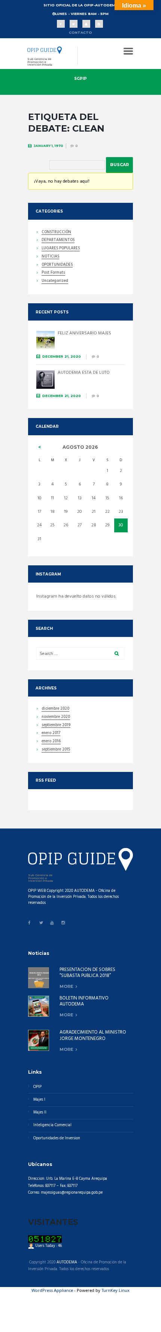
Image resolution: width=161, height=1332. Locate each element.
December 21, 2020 (61, 356)
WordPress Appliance (52, 1290)
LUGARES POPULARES (61, 249)
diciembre (55, 709)
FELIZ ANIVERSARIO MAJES (84, 333)
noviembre (56, 717)
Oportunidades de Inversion (56, 1138)
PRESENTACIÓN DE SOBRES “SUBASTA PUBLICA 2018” (87, 973)
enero (51, 733)
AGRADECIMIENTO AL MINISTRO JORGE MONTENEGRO (93, 1035)
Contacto (80, 32)
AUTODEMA (67, 1262)
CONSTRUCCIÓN (56, 233)
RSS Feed (46, 780)
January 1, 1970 (48, 146)
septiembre (56, 726)
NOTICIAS (50, 257)
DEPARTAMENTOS (58, 240)
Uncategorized (55, 281)
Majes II (39, 1112)
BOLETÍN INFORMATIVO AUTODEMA (84, 1001)
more (66, 986)
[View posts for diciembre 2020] (39, 447)
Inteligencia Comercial (52, 1125)
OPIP (37, 1087)
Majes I (39, 1100)
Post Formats (53, 273)
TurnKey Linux (115, 1290)
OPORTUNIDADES (57, 265)
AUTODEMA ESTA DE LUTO (84, 372)
